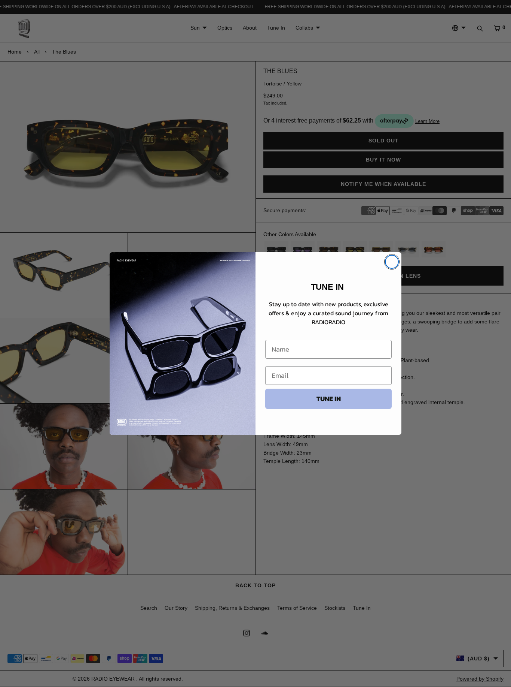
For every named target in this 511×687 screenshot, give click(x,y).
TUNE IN (328, 399)
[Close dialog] (391, 261)
